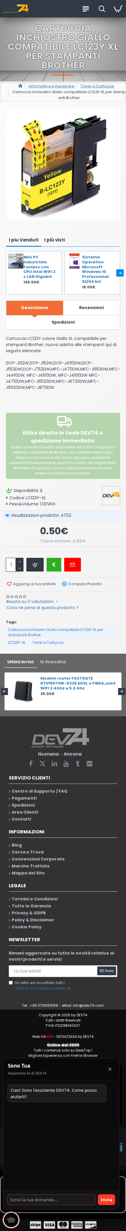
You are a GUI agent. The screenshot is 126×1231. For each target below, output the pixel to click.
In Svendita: (53, 662)
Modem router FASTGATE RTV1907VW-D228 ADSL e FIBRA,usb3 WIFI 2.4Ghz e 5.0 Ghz (77, 683)
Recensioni (91, 308)
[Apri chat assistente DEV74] (11, 1220)
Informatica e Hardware (51, 86)
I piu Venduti (23, 240)
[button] (6, 272)
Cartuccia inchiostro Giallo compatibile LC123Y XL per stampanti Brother (55, 632)
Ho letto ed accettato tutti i (43, 985)
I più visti (54, 240)
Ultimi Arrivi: (20, 662)
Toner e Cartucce (97, 86)
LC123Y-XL (16, 642)
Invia (106, 1199)
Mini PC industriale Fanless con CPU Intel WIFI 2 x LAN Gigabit (39, 267)
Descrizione (34, 308)
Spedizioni (63, 322)
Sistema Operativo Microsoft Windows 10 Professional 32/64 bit (95, 269)
